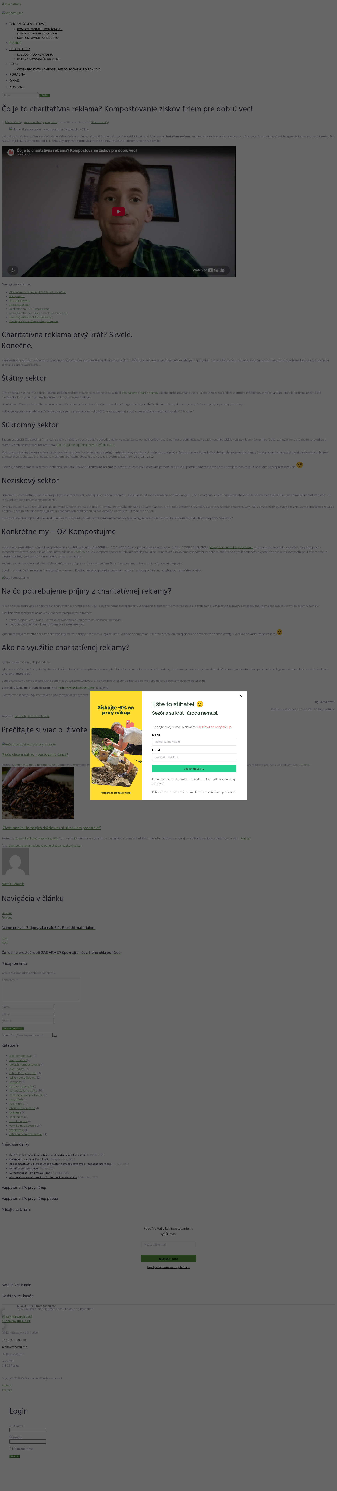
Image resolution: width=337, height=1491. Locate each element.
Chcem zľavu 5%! (194, 768)
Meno (156, 734)
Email (156, 750)
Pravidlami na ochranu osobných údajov (211, 791)
